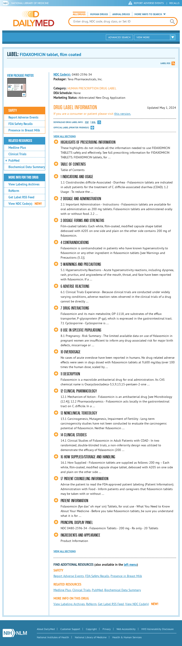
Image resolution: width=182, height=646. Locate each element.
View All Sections (64, 136)
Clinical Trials (17, 154)
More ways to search (148, 14)
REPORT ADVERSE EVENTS (149, 3)
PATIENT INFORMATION (74, 500)
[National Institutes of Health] (7, 3)
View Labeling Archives (24, 184)
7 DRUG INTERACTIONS (75, 308)
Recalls (174, 3)
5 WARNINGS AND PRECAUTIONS (81, 264)
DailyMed (33, 18)
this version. (122, 114)
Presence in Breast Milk (24, 130)
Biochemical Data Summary (26, 167)
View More (143, 37)
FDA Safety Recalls (20, 124)
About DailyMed (46, 629)
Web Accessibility (126, 629)
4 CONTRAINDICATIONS (75, 242)
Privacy (107, 629)
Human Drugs (99, 14)
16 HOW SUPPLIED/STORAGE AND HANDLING (88, 456)
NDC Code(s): (62, 74)
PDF (87, 122)
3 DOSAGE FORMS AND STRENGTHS (82, 220)
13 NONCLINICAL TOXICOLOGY (79, 413)
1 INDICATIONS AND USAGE (77, 176)
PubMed (14, 161)
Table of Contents (73, 164)
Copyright (91, 629)
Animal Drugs (121, 14)
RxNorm (13, 191)
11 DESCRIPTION (70, 373)
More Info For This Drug (23, 177)
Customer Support (70, 629)
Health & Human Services (127, 637)
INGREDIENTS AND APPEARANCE (80, 535)
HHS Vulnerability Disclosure (157, 629)
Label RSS (165, 63)
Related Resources (20, 141)
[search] (172, 21)
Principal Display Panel (77, 522)
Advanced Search (119, 37)
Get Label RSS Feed (21, 197)
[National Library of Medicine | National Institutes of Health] (15, 633)
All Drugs (79, 14)
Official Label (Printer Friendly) (71, 127)
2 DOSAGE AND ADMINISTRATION (81, 198)
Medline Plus (17, 148)
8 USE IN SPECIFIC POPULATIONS (81, 330)
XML (93, 122)
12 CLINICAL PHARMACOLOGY (79, 391)
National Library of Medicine (30, 3)
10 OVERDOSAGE (71, 351)
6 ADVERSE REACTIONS (75, 286)
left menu (130, 565)
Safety (12, 110)
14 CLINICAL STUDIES (74, 434)
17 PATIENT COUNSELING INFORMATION (84, 478)
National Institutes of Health (53, 637)
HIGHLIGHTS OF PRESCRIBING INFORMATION (88, 142)
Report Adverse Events (23, 117)
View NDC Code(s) (25, 204)
